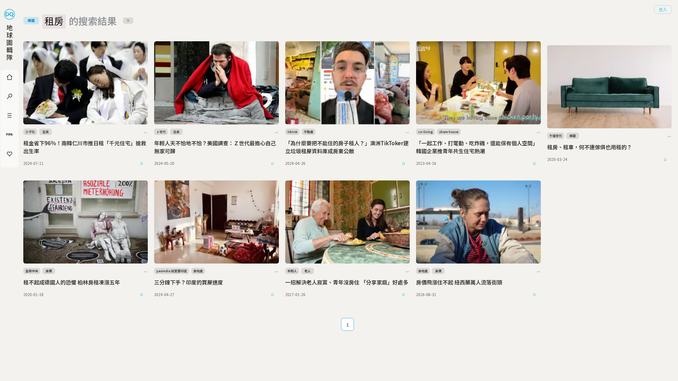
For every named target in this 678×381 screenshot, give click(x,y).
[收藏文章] (141, 163)
